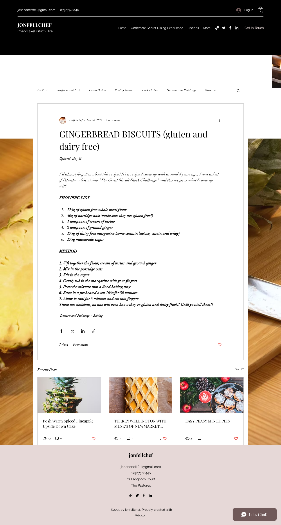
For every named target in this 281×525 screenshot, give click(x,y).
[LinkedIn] (237, 28)
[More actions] (219, 120)
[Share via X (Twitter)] (72, 331)
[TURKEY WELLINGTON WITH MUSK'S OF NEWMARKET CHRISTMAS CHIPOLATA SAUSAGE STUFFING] (140, 395)
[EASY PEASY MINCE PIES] (211, 395)
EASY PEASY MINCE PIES (207, 421)
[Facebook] (230, 28)
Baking (98, 316)
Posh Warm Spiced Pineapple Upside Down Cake (68, 423)
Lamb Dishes (97, 90)
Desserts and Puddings (181, 90)
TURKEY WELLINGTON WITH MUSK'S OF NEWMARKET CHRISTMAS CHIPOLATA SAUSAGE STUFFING (140, 423)
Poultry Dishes (124, 90)
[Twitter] (224, 28)
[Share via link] (94, 331)
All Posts (43, 90)
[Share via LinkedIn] (83, 331)
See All (239, 369)
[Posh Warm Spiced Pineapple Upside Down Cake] (69, 395)
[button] (260, 10)
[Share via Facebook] (61, 331)
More (208, 90)
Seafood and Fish (68, 90)
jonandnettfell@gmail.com (36, 10)
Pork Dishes (150, 90)
